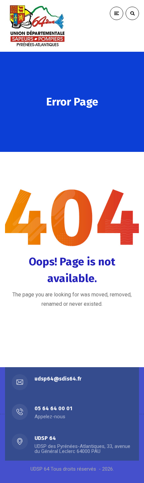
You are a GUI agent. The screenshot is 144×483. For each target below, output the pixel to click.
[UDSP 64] (38, 26)
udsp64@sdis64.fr (57, 379)
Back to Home (66, 327)
